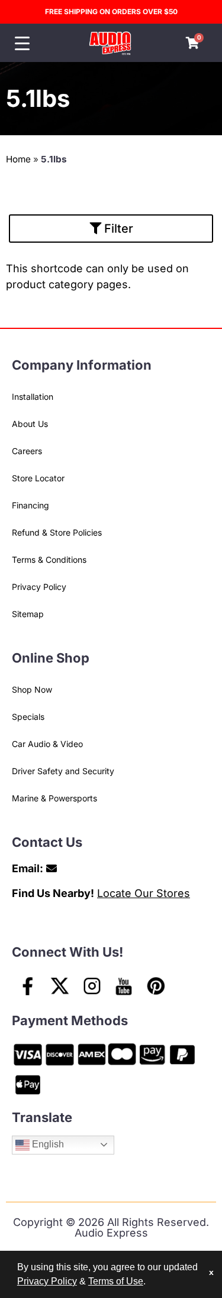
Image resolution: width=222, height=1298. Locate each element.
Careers (27, 451)
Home (18, 159)
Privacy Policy (39, 587)
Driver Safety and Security (63, 771)
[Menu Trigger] (22, 43)
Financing (30, 505)
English (47, 1144)
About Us (30, 424)
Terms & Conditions (49, 560)
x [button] (211, 1272)
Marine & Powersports (54, 798)
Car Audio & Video (47, 744)
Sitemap (28, 614)
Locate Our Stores (143, 893)
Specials (28, 717)
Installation (32, 397)
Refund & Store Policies (57, 532)
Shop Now (32, 689)
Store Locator (38, 478)
